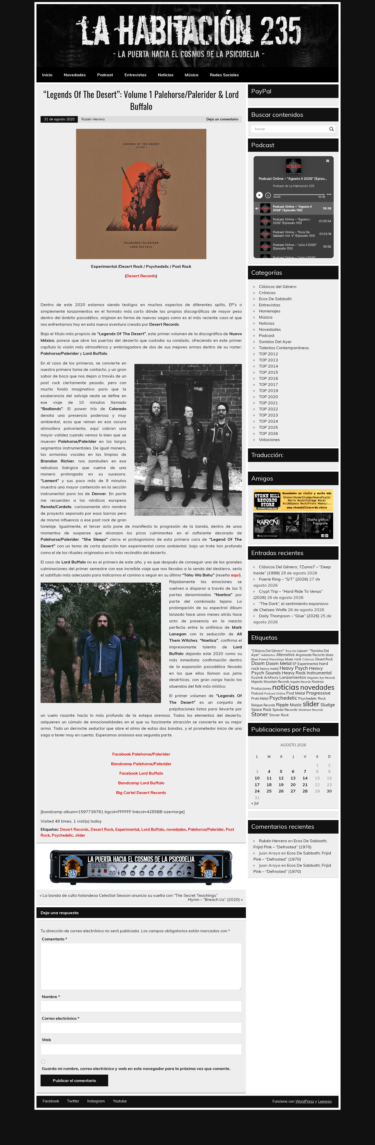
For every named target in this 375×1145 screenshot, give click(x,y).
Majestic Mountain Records (270, 682)
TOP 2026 (268, 433)
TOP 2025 (268, 427)
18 (269, 784)
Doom (258, 663)
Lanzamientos (292, 677)
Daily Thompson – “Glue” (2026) (289, 615)
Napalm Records (300, 682)
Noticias (165, 74)
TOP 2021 (268, 402)
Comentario (54, 939)
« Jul (255, 803)
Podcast (105, 74)
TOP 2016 (268, 378)
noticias (285, 686)
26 (281, 791)
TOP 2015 (268, 372)
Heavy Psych (294, 668)
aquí (235, 574)
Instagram (96, 1101)
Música (191, 74)
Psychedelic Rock (312, 698)
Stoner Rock (279, 715)
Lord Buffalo (152, 829)
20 (293, 784)
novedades (176, 829)
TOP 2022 (268, 408)
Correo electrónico (60, 1018)
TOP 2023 (268, 415)
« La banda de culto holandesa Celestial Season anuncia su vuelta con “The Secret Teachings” (129, 895)
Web (46, 1040)
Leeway (325, 1101)
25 (269, 791)
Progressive (318, 693)
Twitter (73, 1101)
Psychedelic (62, 835)
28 (305, 791)
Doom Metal (279, 663)
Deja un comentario (222, 119)
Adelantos (268, 655)
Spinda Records (284, 709)
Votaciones (269, 439)
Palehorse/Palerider (206, 829)
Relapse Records (263, 705)
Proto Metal (259, 698)
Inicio (47, 74)
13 (293, 778)
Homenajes (269, 310)
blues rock (293, 659)
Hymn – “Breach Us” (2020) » (215, 899)
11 (269, 778)
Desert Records (141, 275)
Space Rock (261, 709)
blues (329, 655)
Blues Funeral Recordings (267, 659)
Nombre (51, 997)
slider (80, 835)
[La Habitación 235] (141, 883)
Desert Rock (102, 829)
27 (293, 791)
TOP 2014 (268, 366)
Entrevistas (135, 74)
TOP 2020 (268, 396)
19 (281, 784)
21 (305, 784)
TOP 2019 (268, 390)
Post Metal (295, 693)
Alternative (285, 654)
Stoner (259, 714)
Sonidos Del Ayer (275, 341)
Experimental (127, 829)
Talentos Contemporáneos (284, 347)
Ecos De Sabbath (275, 298)
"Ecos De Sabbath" (296, 651)
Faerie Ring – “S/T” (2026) (283, 579)
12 (281, 778)
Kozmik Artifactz (264, 677)
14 (305, 778)
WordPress (304, 1101)
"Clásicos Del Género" (267, 651)
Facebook (51, 1101)
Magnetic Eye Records (321, 678)
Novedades (75, 74)
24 (257, 791)
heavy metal (269, 668)
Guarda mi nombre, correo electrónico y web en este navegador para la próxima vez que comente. (136, 1068)
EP (294, 664)
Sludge (327, 704)
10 (257, 778)
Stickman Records (310, 710)
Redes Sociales (224, 74)
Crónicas (267, 292)
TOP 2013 (268, 359)
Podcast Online (274, 693)
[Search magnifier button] (331, 129)
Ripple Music (289, 704)
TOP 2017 (268, 384)
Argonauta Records (310, 655)
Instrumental (319, 672)
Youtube (120, 1101)
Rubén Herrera (93, 119)
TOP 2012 (268, 353)
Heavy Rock (294, 672)
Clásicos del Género (277, 286)
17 (257, 784)
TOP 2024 (268, 421)
